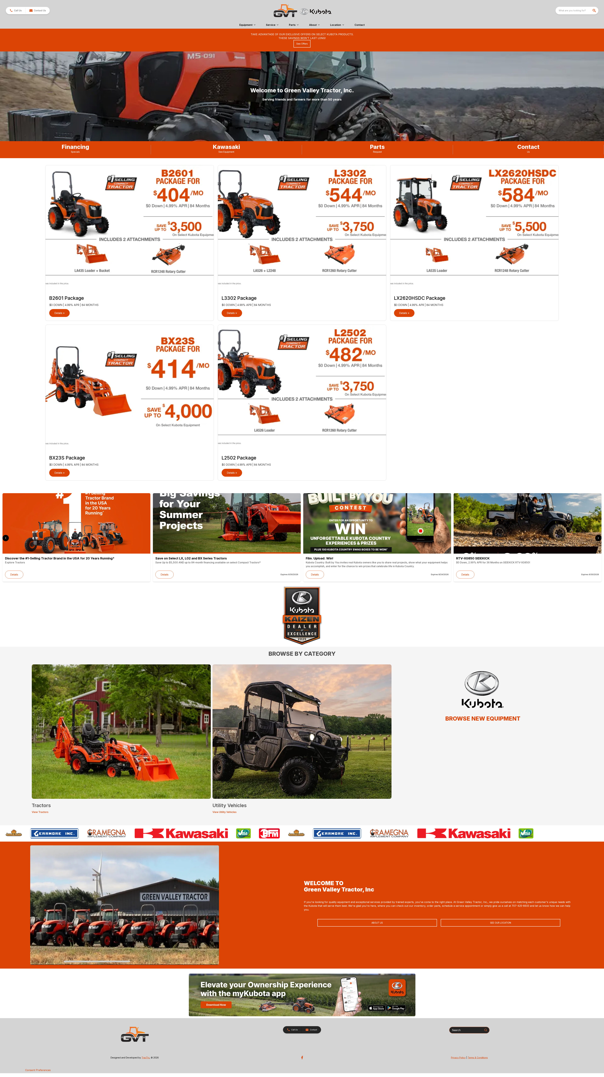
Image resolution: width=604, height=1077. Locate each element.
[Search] (486, 1030)
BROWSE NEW (465, 718)
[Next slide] (598, 538)
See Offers (302, 43)
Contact (360, 24)
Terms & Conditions (478, 1057)
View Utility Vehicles (224, 812)
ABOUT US (377, 922)
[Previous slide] (6, 538)
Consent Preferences (38, 1070)
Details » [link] (59, 313)
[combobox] (577, 10)
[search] (594, 10)
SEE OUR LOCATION (500, 922)
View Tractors (40, 812)
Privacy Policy (458, 1057)
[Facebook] (302, 1057)
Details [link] (14, 574)
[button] (15, 10)
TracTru (146, 1057)
